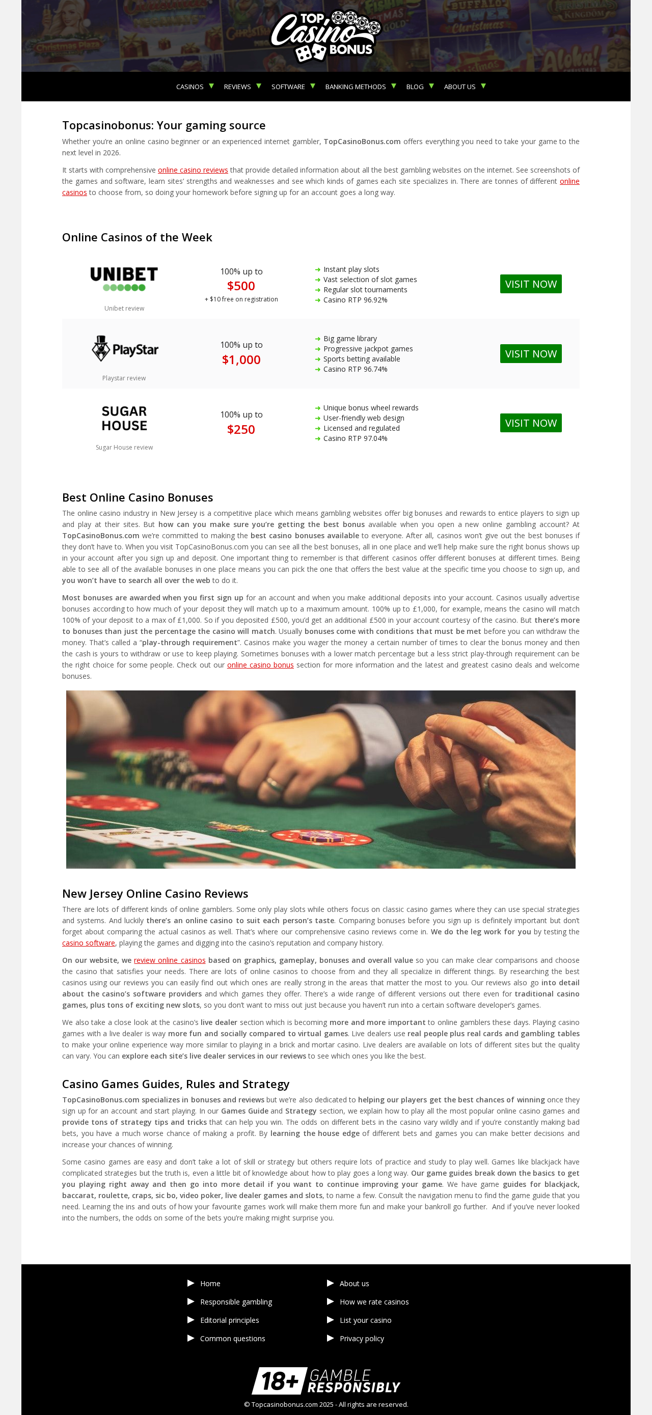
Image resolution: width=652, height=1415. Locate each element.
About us (460, 86)
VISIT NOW (531, 423)
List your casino (366, 1320)
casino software (88, 943)
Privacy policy (362, 1338)
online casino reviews (193, 170)
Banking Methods (355, 86)
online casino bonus (260, 665)
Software (288, 86)
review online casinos (169, 960)
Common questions (232, 1338)
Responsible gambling (236, 1302)
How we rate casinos (374, 1302)
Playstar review (124, 378)
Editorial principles (229, 1320)
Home (210, 1283)
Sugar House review (124, 447)
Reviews (237, 86)
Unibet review (124, 308)
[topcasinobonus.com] (326, 36)
